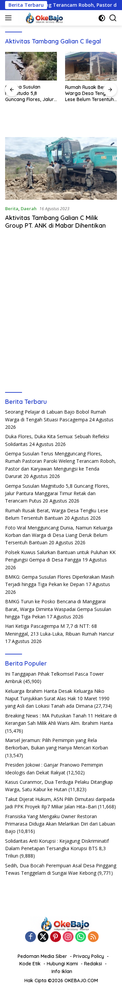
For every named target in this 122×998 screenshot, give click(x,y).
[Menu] (9, 18)
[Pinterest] (55, 937)
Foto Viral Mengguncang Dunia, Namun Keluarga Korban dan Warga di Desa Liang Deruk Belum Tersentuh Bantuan (59, 535)
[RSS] (93, 937)
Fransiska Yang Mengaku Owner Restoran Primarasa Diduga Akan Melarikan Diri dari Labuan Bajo (60, 824)
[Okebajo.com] (40, 18)
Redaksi (93, 964)
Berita (11, 208)
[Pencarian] (113, 18)
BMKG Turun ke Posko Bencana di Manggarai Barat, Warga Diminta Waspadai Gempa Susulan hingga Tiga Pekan (58, 609)
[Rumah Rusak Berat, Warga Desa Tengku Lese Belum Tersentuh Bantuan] (91, 66)
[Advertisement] (61, 322)
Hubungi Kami (62, 964)
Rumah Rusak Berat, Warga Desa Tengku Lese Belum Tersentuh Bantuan (89, 93)
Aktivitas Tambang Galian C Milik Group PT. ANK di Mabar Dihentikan (55, 221)
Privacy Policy (88, 956)
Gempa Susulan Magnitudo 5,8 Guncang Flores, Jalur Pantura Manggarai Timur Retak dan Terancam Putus (29, 93)
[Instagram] (68, 937)
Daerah (29, 208)
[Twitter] (43, 937)
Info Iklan (62, 971)
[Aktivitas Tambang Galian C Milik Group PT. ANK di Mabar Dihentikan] (61, 168)
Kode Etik (30, 964)
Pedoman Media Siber (42, 956)
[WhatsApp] (80, 937)
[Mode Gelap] (102, 18)
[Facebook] (30, 937)
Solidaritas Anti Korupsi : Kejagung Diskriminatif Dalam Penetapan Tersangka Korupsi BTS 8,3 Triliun (57, 848)
